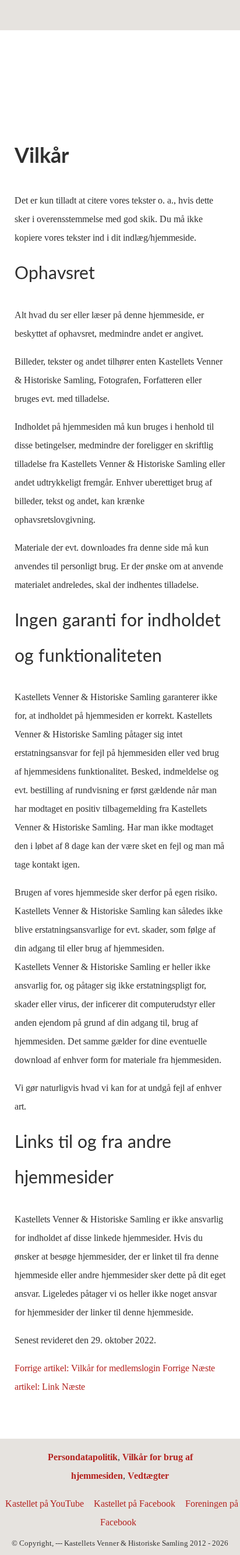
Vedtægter (148, 1476)
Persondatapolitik (83, 1457)
